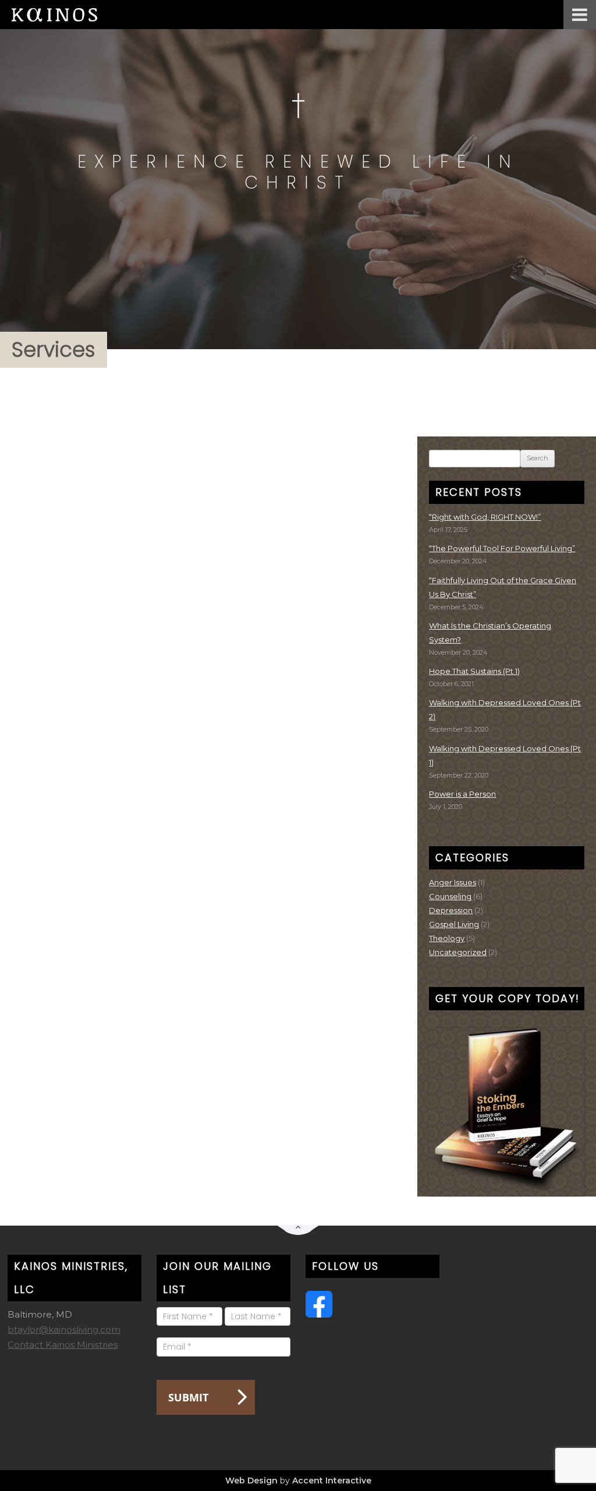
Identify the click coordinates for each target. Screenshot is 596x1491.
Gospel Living (454, 924)
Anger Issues (452, 882)
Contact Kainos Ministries (63, 1344)
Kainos (64, 14)
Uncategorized (458, 952)
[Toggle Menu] (579, 14)
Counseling (450, 896)
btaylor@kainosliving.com (64, 1329)
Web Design (251, 1480)
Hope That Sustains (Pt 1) (474, 671)
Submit (188, 1397)
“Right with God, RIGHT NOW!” (485, 516)
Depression (451, 910)
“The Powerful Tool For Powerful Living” (502, 548)
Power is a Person (462, 793)
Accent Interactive (331, 1480)
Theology (446, 938)
